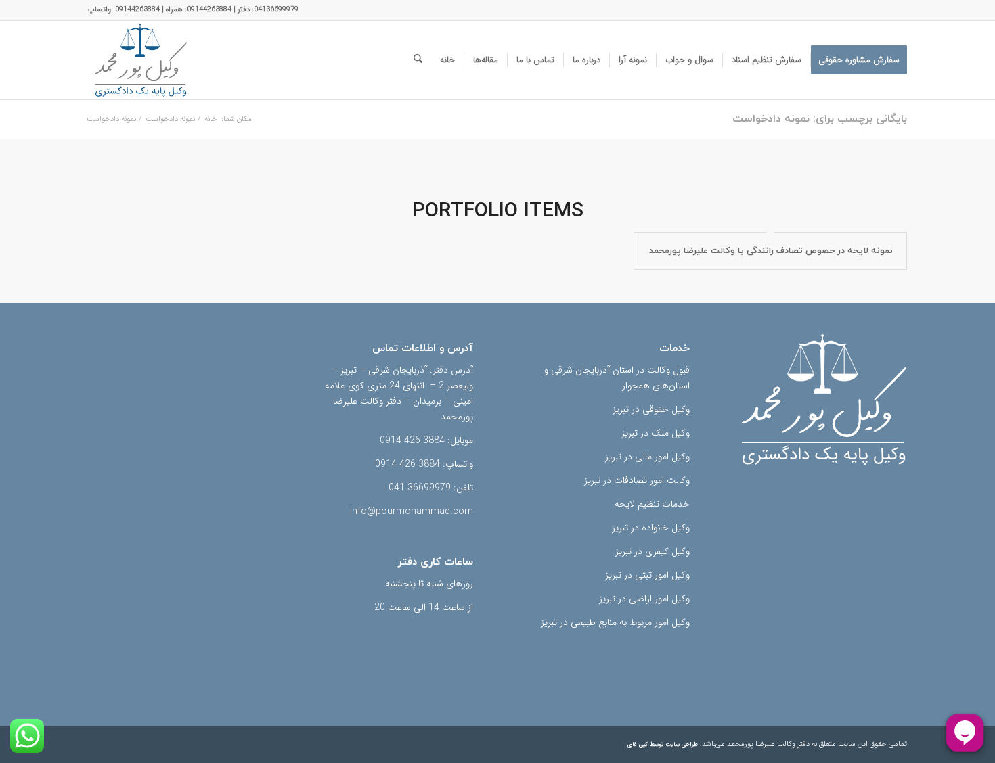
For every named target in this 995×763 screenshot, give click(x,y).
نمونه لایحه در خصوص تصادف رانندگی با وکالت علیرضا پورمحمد (771, 251)
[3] (141, 60)
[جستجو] (418, 60)
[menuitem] (859, 60)
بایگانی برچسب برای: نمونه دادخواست (819, 119)
